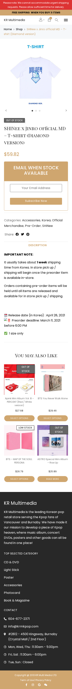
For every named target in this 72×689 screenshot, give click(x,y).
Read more (52, 479)
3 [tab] (40, 111)
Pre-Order (33, 226)
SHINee (47, 226)
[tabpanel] (36, 75)
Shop (19, 29)
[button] (41, 20)
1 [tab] (32, 111)
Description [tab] (37, 245)
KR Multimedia (14, 20)
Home (8, 29)
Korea (46, 220)
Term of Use (27, 680)
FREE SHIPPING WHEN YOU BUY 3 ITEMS (36, 12)
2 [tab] (36, 111)
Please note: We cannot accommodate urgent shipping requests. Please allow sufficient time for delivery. (36, 5)
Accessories (31, 220)
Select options (19, 418)
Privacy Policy (44, 680)
